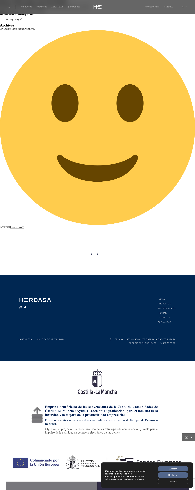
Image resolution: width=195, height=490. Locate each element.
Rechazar (173, 475)
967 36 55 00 (169, 343)
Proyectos (41, 7)
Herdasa (168, 7)
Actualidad (57, 7)
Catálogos (74, 7)
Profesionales (152, 7)
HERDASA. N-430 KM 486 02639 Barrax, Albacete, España (144, 339)
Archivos (4, 227)
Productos (26, 7)
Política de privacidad (50, 339)
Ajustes (173, 481)
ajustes (140, 479)
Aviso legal (26, 339)
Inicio (161, 299)
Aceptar (173, 468)
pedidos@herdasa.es (144, 343)
